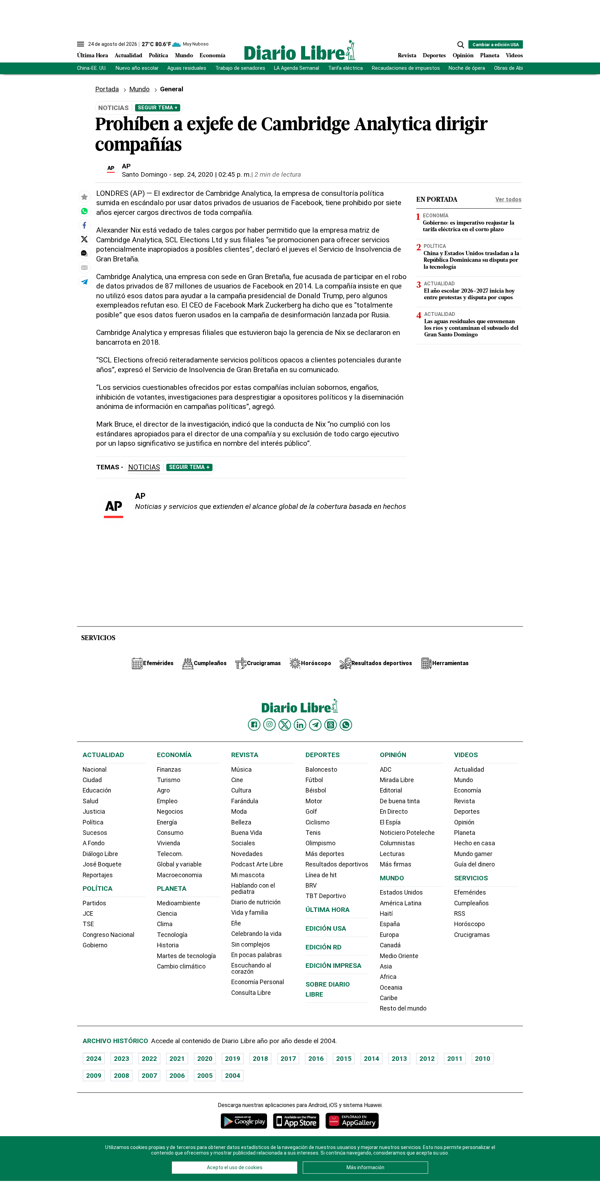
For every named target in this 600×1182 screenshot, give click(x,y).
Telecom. (170, 853)
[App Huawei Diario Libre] (352, 1120)
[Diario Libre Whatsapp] (346, 725)
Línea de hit (321, 875)
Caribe (389, 998)
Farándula (244, 801)
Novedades (247, 853)
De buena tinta (400, 801)
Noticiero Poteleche (407, 832)
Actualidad (128, 56)
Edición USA (326, 928)
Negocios (170, 811)
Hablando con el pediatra (253, 888)
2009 (93, 1076)
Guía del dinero (474, 864)
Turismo (168, 780)
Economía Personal (257, 982)
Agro (163, 790)
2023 (121, 1059)
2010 (482, 1059)
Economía (212, 56)
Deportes (434, 56)
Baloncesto (321, 769)
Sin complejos (250, 944)
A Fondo (94, 843)
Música (241, 769)
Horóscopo (469, 924)
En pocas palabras (256, 955)
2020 (204, 1059)
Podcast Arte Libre (257, 864)
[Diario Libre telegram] (315, 725)
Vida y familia (249, 912)
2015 (343, 1059)
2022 (149, 1059)
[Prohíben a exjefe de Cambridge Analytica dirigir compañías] (84, 211)
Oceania (391, 987)
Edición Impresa (333, 966)
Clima (165, 924)
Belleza (241, 822)
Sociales (243, 843)
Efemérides (470, 892)
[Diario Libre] (300, 50)
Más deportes (325, 853)
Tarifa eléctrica (345, 68)
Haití (386, 913)
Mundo (184, 56)
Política (158, 56)
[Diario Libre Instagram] (269, 724)
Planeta (489, 56)
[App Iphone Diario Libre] (296, 1120)
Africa (388, 976)
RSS (459, 913)
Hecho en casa (474, 843)
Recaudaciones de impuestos (406, 68)
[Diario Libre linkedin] (300, 725)
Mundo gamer (473, 853)
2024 (93, 1059)
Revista (407, 56)
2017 (288, 1059)
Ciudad (92, 780)
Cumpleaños (471, 903)
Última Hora (92, 56)
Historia (168, 945)
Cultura (241, 790)
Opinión (463, 56)
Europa (389, 934)
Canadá (390, 945)
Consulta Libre (251, 992)
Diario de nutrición (256, 902)
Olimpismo (320, 843)
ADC (385, 769)
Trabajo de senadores (240, 68)
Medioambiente (178, 903)
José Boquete (102, 864)
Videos (514, 56)
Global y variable (179, 864)
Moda (239, 811)
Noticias (144, 467)
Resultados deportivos (337, 864)
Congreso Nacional (108, 934)
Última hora (328, 910)
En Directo (394, 811)
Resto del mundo (403, 1008)
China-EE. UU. (92, 68)
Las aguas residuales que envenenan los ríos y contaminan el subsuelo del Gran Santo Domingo (471, 328)
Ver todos (508, 199)
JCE (88, 913)
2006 (177, 1076)
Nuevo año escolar (137, 68)
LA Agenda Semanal (296, 68)
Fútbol (314, 780)
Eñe (236, 923)
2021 (177, 1059)
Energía (167, 822)
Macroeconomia (179, 875)
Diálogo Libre (100, 853)
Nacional (95, 769)
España (390, 924)
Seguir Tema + (157, 107)
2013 (399, 1059)
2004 (232, 1076)
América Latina (401, 903)
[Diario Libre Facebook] (254, 725)
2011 (454, 1059)
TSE (88, 924)
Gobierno (95, 945)
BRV (311, 885)
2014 (371, 1059)
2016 (316, 1059)
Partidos (94, 903)
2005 (204, 1076)
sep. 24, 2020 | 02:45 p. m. (212, 174)
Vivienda (168, 843)
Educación (97, 790)
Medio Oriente (399, 956)
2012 (427, 1059)
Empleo (167, 801)
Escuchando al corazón (251, 968)
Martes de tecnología (186, 956)
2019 (232, 1059)
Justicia (94, 811)
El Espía (390, 822)
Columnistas (397, 843)
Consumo (170, 832)
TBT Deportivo (326, 895)
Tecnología (172, 934)
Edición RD (324, 947)
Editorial (391, 790)
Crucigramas (472, 934)
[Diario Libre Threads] (330, 725)
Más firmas (395, 864)
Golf (311, 811)
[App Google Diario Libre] (244, 1120)
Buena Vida (246, 832)
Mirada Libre (397, 780)
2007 (149, 1076)
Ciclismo (318, 822)
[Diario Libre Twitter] (284, 725)
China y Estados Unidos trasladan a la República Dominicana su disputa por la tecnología (471, 260)
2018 (260, 1059)
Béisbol (316, 790)
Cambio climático (181, 966)
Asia (386, 966)
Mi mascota (248, 875)
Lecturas (392, 853)
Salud (90, 801)
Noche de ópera (467, 68)
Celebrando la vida (256, 933)
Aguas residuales (186, 68)
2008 (121, 1076)
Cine (237, 780)
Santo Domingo (144, 174)
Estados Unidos (401, 892)
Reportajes (98, 875)
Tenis (313, 832)
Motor (314, 801)
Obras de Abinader (515, 68)
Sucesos (95, 832)
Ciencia (167, 913)
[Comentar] (84, 253)
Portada (107, 89)
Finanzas (169, 769)
